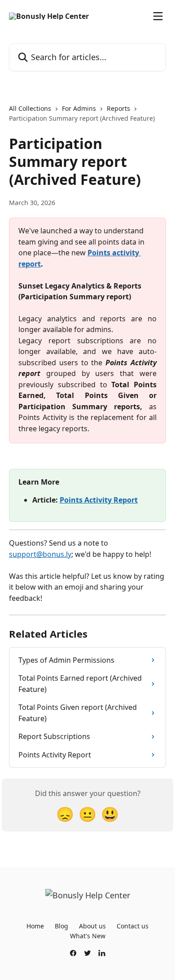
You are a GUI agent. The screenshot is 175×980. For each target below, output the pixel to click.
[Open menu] (158, 16)
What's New (87, 936)
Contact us (133, 926)
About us (92, 926)
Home (35, 926)
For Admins (79, 108)
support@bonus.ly (40, 554)
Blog (61, 926)
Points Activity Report (99, 500)
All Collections (30, 108)
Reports (118, 108)
